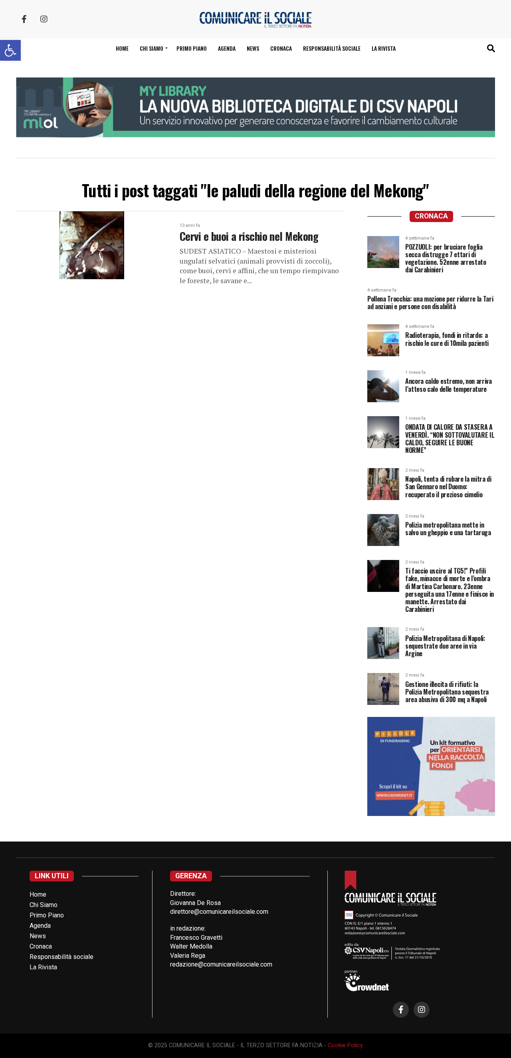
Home (122, 48)
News (253, 48)
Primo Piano (191, 48)
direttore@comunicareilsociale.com (219, 911)
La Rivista (384, 48)
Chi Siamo (43, 905)
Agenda (227, 48)
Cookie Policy (345, 1045)
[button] (10, 50)
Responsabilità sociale (331, 48)
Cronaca (281, 48)
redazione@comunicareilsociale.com (221, 964)
